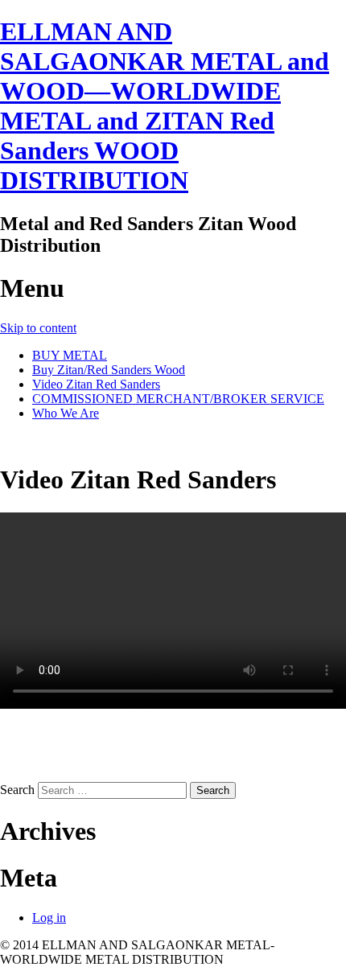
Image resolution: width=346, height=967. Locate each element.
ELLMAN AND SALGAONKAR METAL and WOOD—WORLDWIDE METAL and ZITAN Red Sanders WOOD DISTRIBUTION (164, 106)
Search (17, 789)
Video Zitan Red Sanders (96, 384)
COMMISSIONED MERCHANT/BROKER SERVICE (178, 398)
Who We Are (65, 413)
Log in (49, 917)
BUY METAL (69, 355)
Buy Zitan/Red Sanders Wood (108, 370)
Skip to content (38, 328)
